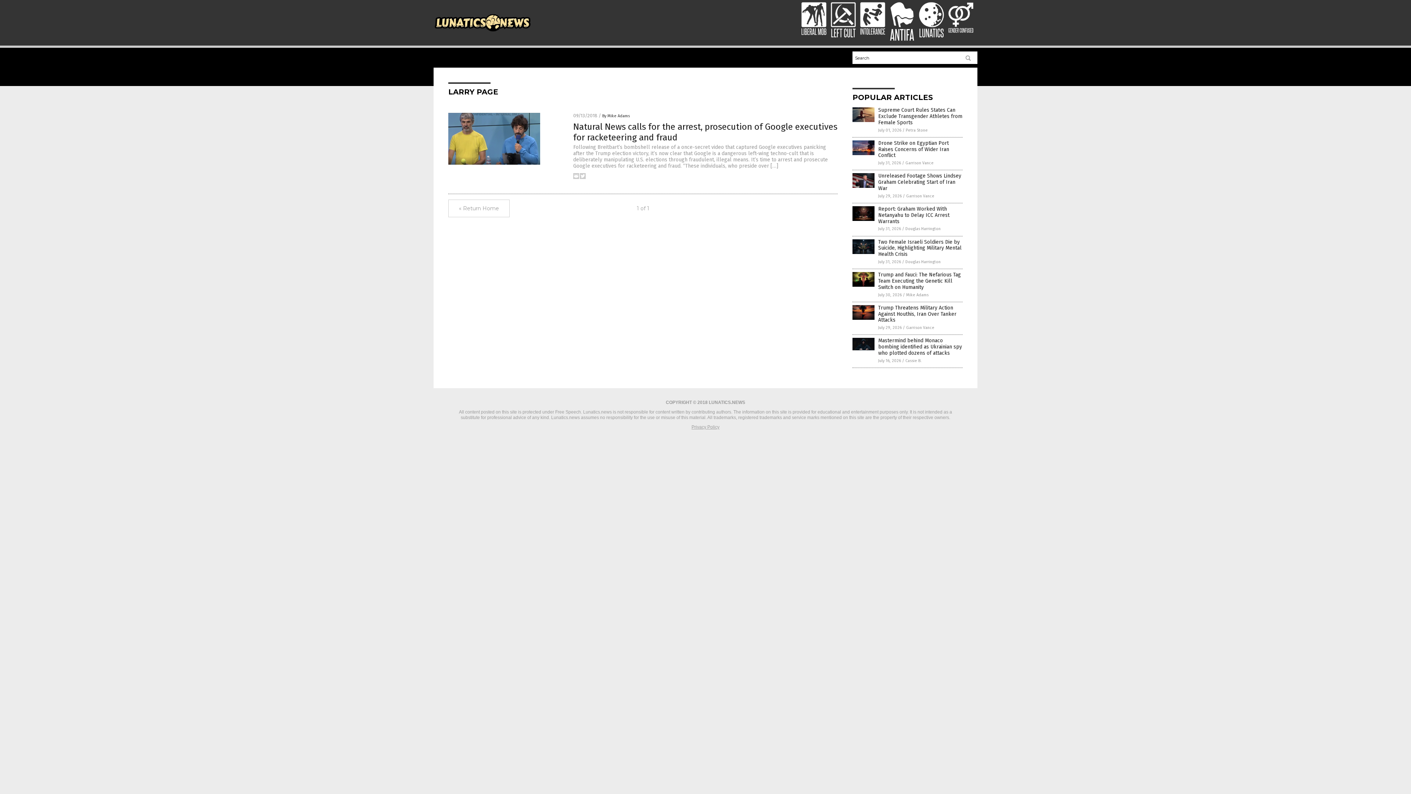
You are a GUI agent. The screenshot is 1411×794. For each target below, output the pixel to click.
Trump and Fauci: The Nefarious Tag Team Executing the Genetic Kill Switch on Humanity (919, 281)
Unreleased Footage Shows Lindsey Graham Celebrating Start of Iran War (919, 182)
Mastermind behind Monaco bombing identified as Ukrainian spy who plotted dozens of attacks (920, 346)
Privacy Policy (705, 427)
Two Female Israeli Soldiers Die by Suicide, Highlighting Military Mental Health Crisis (920, 248)
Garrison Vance (919, 163)
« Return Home (479, 208)
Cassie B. (913, 360)
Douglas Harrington (923, 228)
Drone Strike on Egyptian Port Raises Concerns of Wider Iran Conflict (913, 149)
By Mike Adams (616, 116)
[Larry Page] (483, 32)
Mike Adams (917, 295)
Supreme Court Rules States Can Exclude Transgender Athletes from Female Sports (920, 116)
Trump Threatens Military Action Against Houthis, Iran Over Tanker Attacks (917, 314)
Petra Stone (917, 130)
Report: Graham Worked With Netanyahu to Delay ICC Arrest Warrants (913, 215)
